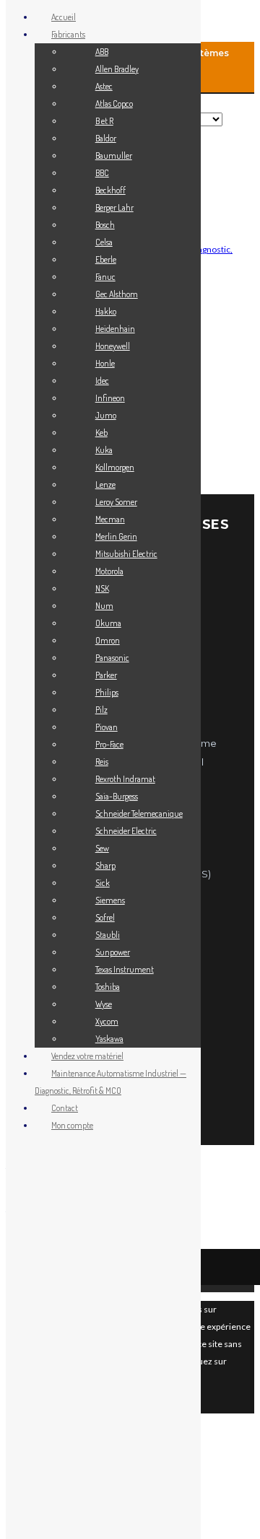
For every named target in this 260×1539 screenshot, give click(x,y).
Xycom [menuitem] (106, 1021)
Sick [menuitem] (102, 882)
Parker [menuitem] (106, 675)
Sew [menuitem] (102, 848)
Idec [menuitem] (102, 380)
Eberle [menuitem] (105, 259)
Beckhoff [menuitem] (110, 190)
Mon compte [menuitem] (72, 1125)
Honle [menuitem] (105, 363)
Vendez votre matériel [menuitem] (87, 1056)
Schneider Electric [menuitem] (126, 830)
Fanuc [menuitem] (105, 276)
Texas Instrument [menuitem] (124, 969)
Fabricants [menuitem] (68, 34)
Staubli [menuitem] (107, 934)
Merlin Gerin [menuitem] (116, 536)
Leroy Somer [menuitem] (116, 501)
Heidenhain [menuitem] (115, 328)
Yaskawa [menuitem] (109, 1038)
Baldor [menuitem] (105, 138)
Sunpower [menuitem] (112, 952)
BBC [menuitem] (102, 172)
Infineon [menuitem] (110, 398)
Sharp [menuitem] (105, 865)
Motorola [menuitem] (109, 571)
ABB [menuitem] (101, 51)
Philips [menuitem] (106, 692)
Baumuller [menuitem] (113, 155)
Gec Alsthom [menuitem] (116, 294)
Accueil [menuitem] (63, 17)
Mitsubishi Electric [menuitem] (126, 553)
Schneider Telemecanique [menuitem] (139, 813)
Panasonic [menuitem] (112, 657)
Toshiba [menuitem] (107, 986)
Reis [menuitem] (101, 761)
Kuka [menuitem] (104, 449)
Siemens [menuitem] (110, 900)
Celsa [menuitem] (104, 242)
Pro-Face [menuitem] (109, 744)
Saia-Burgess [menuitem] (116, 796)
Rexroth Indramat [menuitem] (125, 778)
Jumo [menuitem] (105, 415)
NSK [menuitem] (102, 588)
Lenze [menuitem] (105, 484)
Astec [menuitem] (104, 86)
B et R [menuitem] (104, 120)
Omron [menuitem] (107, 640)
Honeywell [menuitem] (112, 346)
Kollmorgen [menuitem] (114, 467)
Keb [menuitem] (101, 432)
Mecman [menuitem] (110, 519)
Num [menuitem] (104, 605)
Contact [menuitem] (64, 1107)
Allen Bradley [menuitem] (117, 68)
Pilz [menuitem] (101, 709)
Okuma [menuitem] (108, 623)
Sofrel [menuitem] (105, 917)
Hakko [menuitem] (105, 311)
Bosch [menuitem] (105, 224)
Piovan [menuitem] (106, 727)
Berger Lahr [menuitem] (114, 207)
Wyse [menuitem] (103, 1004)
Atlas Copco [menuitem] (114, 103)
